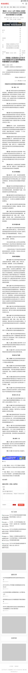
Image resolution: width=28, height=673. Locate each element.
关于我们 (11, 666)
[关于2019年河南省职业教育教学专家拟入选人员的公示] (5, 545)
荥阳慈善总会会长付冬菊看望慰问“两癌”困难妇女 (14, 600)
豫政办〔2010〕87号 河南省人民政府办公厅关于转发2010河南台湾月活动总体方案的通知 (13, 467)
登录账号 (10, 491)
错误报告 (19, 19)
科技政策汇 (7, 4)
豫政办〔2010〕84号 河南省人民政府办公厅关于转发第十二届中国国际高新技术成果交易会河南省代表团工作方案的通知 (13, 473)
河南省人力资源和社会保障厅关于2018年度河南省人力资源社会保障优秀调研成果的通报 (17, 538)
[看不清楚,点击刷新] (14, 504)
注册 (27, 1)
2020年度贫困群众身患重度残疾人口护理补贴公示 (14, 593)
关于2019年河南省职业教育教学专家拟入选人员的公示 (17, 544)
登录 (23, 1)
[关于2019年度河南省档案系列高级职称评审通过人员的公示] (5, 517)
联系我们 (16, 666)
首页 (2, 7)
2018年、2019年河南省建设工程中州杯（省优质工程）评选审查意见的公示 (17, 524)
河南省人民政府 (9, 17)
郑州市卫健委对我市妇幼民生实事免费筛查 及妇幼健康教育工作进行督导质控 (14, 607)
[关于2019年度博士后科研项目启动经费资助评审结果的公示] (5, 531)
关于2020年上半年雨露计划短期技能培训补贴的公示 (14, 586)
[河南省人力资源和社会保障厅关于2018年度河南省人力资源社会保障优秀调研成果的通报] (5, 538)
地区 (8, 7)
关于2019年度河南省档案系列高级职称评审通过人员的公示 (17, 516)
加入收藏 (14, 19)
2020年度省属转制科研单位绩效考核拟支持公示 (14, 578)
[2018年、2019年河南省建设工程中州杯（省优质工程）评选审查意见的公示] (5, 524)
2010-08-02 (16, 17)
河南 (5, 7)
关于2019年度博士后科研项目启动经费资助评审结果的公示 (17, 530)
